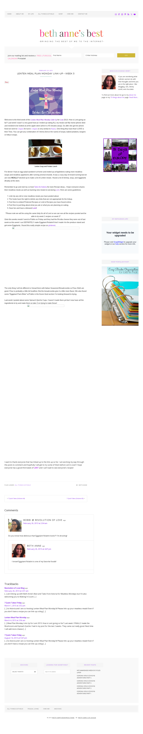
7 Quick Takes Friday (13, 603)
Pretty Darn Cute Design (87, 718)
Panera (53, 129)
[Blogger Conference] (120, 325)
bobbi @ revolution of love (42, 519)
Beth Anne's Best (71, 32)
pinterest (51, 225)
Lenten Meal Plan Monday (15, 617)
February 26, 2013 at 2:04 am (35, 523)
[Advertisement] (71, 5)
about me (132, 95)
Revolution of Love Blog (14, 588)
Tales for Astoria (40, 187)
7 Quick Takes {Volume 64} (16, 498)
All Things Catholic (23, 485)
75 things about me (117, 97)
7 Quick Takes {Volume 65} (75, 498)
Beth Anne (34, 545)
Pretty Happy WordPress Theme (63, 718)
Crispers (20, 129)
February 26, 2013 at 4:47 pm (39, 549)
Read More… (134, 97)
